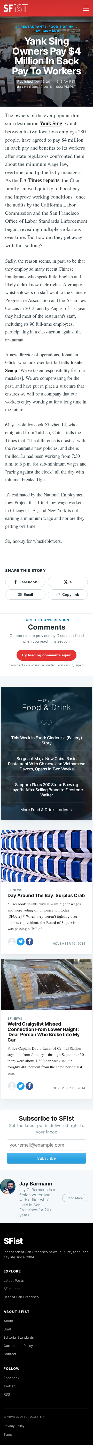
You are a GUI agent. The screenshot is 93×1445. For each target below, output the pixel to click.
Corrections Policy (18, 1346)
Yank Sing (51, 123)
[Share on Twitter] (20, 941)
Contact (10, 1354)
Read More (75, 1198)
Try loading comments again (46, 655)
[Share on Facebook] (29, 941)
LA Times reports (39, 180)
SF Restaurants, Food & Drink (44, 27)
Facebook (11, 1378)
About (8, 1321)
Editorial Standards (19, 1337)
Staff (7, 1329)
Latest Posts (14, 1280)
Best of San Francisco (21, 1297)
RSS (7, 1394)
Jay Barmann (47, 31)
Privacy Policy (14, 1426)
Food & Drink (46, 707)
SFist (13, 1241)
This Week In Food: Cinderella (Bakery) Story (46, 740)
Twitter (9, 1386)
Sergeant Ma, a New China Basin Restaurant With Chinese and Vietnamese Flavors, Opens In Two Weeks (46, 763)
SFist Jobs (12, 1289)
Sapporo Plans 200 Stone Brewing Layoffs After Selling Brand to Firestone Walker (46, 789)
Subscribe (46, 1158)
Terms (8, 1435)
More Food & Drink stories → (46, 809)
